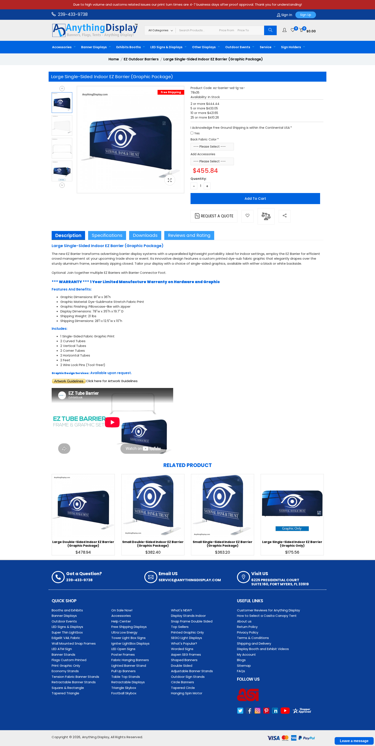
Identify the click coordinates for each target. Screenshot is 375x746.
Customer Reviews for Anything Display (268, 610)
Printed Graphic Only (187, 632)
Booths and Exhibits (67, 610)
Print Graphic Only (66, 665)
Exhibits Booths (128, 47)
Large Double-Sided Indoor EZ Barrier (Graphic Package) (83, 544)
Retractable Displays (128, 682)
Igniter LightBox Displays (130, 643)
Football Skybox (123, 693)
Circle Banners (182, 682)
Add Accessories (203, 154)
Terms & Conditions (253, 637)
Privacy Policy (247, 632)
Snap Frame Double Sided (191, 621)
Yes (197, 133)
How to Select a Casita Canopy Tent (267, 615)
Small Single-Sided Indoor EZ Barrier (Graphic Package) (222, 544)
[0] (293, 30)
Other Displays (204, 47)
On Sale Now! (121, 610)
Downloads (145, 235)
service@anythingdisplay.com (190, 580)
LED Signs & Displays (166, 47)
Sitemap (244, 665)
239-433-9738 (72, 14)
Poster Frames (123, 654)
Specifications (107, 235)
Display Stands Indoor (188, 615)
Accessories (62, 47)
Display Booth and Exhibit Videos (263, 649)
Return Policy (247, 626)
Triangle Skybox (123, 687)
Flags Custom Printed (69, 660)
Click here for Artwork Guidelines (112, 381)
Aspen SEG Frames (186, 654)
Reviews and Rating (189, 235)
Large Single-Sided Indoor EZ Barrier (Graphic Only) (292, 544)
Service (265, 47)
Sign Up (305, 15)
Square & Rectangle (68, 687)
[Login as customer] (284, 30)
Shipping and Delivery (254, 643)
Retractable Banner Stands (74, 682)
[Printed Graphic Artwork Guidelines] (69, 381)
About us (244, 621)
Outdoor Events (237, 47)
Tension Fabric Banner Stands (75, 676)
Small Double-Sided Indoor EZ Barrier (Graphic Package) (153, 544)
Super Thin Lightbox (67, 632)
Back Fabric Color (204, 139)
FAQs (241, 671)
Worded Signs (182, 649)
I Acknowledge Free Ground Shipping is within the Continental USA (240, 127)
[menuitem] (63, 47)
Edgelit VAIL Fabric (66, 637)
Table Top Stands (125, 676)
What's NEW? (181, 610)
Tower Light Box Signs (128, 637)
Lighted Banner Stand (128, 665)
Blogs (241, 660)
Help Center (121, 621)
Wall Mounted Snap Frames (74, 643)
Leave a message (354, 741)
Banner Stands (63, 654)
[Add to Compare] (266, 216)
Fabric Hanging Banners (130, 660)
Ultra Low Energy (124, 632)
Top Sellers (180, 626)
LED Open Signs (123, 649)
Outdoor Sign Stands (188, 676)
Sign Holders (291, 47)
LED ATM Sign (62, 649)
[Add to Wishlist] (247, 216)
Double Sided (181, 665)
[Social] (285, 216)
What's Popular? (184, 643)
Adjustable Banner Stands (192, 671)
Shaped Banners (184, 660)
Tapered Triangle (65, 693)
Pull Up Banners (123, 671)
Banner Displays (94, 47)
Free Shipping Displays (129, 626)
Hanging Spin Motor (186, 693)
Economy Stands (65, 671)
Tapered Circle (183, 687)
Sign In (286, 14)
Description (68, 235)
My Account (246, 654)
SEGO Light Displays (186, 637)
